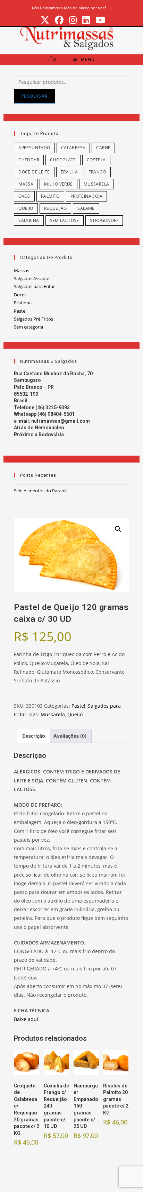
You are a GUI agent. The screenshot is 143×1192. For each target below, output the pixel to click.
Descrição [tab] (33, 736)
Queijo (25, 208)
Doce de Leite (34, 172)
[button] (118, 529)
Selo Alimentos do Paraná (40, 490)
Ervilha (69, 172)
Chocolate (63, 160)
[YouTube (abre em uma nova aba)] (99, 20)
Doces (20, 295)
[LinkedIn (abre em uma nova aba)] (86, 20)
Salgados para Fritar (34, 286)
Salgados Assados (32, 278)
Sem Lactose (64, 220)
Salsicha (28, 220)
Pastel (20, 311)
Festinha (23, 302)
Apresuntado (34, 148)
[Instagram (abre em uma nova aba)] (72, 20)
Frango (97, 172)
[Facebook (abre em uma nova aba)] (59, 20)
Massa (25, 184)
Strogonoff (104, 220)
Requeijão (55, 208)
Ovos (24, 196)
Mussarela (96, 184)
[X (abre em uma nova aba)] (45, 20)
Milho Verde (58, 184)
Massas (21, 270)
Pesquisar (34, 96)
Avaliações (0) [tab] (69, 736)
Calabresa (73, 148)
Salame (85, 208)
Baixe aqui (26, 1019)
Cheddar (28, 160)
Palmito (50, 196)
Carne (103, 148)
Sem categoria (28, 327)
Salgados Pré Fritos (33, 319)
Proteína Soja (86, 196)
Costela (96, 160)
